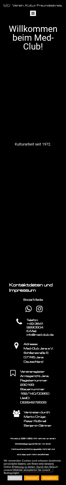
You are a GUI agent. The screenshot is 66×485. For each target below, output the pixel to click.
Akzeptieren (50, 477)
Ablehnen (14, 477)
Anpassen (31, 477)
